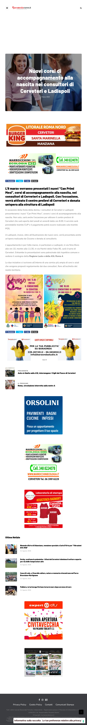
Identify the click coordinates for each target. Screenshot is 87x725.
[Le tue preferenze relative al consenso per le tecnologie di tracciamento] (83, 721)
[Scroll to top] (81, 712)
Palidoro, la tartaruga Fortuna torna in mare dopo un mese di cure (45, 587)
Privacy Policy (19, 704)
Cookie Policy (35, 704)
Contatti (49, 704)
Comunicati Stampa (65, 704)
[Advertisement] (43, 34)
